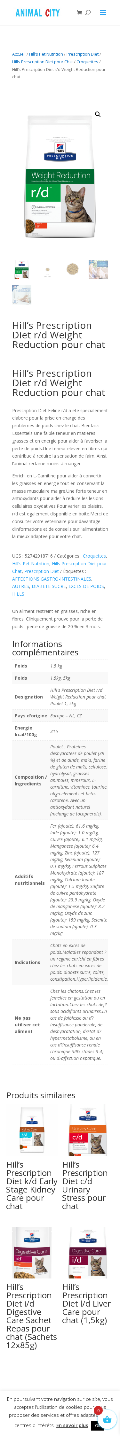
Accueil (19, 54)
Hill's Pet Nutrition (46, 54)
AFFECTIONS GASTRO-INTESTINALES (51, 579)
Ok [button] (97, 1425)
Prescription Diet (83, 54)
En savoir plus (72, 1425)
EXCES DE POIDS (86, 586)
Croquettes (87, 62)
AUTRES (20, 586)
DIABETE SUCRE (49, 586)
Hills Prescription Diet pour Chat (42, 62)
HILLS (18, 594)
